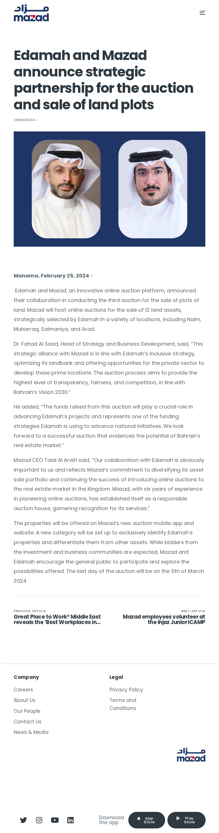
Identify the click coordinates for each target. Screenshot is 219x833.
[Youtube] (55, 820)
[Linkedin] (70, 820)
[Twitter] (23, 820)
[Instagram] (39, 820)
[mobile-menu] (196, 12)
